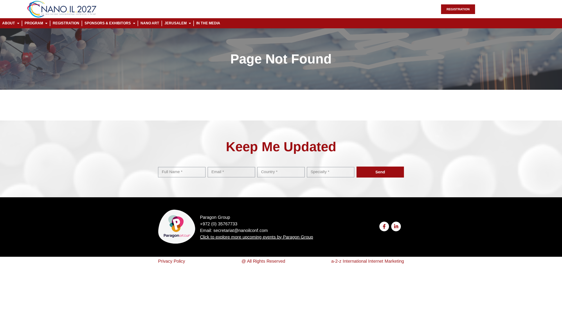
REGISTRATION (66, 23)
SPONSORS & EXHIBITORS (108, 23)
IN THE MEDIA (208, 23)
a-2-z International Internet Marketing (367, 261)
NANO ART (149, 23)
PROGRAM (34, 23)
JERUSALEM (175, 23)
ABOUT (8, 23)
